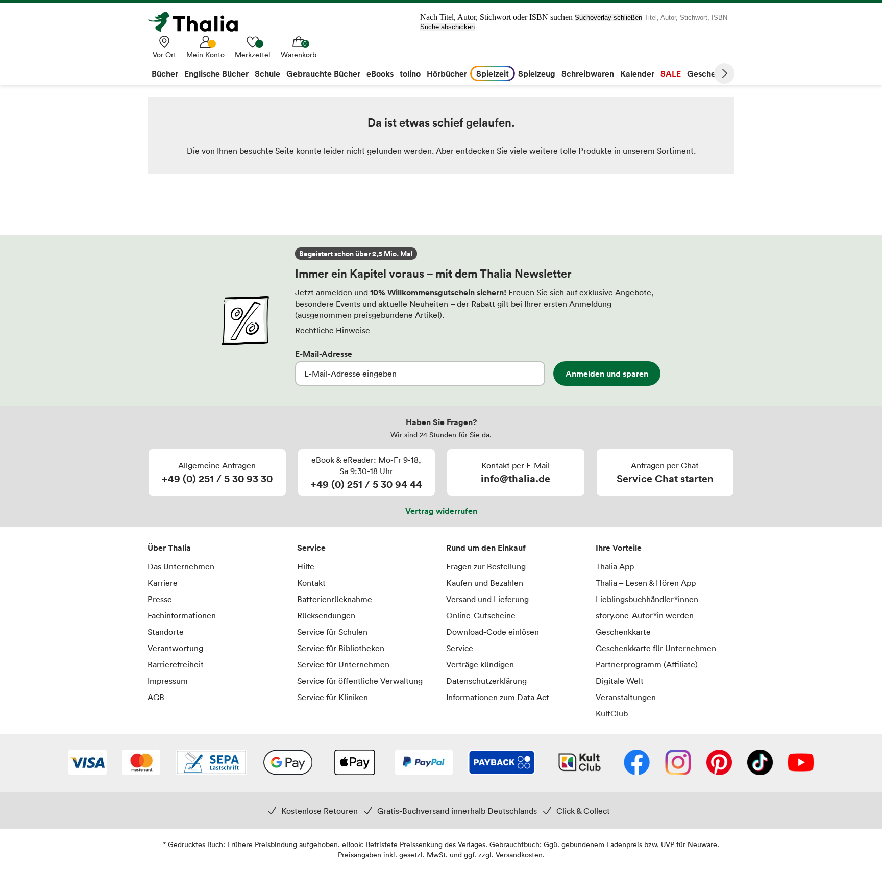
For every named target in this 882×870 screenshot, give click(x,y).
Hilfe (305, 566)
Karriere (163, 583)
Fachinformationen (182, 615)
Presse (160, 599)
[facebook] (637, 763)
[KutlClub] (579, 763)
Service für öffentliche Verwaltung (360, 681)
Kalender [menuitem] (637, 73)
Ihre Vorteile (619, 547)
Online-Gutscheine (481, 615)
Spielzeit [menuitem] (492, 73)
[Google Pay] (287, 763)
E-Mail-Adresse (323, 353)
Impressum (168, 681)
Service (311, 547)
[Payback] (501, 763)
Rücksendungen (326, 615)
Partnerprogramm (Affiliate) (647, 664)
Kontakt (311, 583)
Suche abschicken (447, 27)
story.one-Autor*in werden (645, 615)
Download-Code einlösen (492, 632)
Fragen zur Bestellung (486, 566)
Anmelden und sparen (607, 373)
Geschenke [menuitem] (708, 73)
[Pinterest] (719, 763)
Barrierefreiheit (176, 664)
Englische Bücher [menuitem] (216, 73)
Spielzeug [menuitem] (536, 73)
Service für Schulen (332, 632)
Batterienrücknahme (334, 599)
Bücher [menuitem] (165, 73)
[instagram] (678, 763)
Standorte (166, 632)
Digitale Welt (620, 681)
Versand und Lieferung (487, 599)
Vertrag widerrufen (441, 510)
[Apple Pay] (354, 763)
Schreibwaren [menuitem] (587, 73)
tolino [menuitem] (410, 73)
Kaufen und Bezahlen (484, 583)
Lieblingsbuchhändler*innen (647, 599)
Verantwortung (175, 648)
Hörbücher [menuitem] (447, 73)
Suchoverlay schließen (608, 17)
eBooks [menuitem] (380, 73)
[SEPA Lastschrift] (211, 763)
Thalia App (615, 566)
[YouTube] (801, 763)
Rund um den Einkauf (486, 547)
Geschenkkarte (623, 632)
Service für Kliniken (332, 697)
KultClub (612, 713)
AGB (156, 697)
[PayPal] (424, 763)
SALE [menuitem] (670, 73)
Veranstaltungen (626, 697)
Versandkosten (519, 854)
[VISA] (87, 763)
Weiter (724, 73)
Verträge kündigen (480, 664)
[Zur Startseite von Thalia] (199, 22)
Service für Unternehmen (343, 664)
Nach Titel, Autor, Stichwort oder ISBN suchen (496, 17)
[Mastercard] (141, 763)
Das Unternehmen (181, 566)
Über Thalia (169, 547)
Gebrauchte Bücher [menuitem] (323, 73)
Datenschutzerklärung (486, 681)
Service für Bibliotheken (340, 648)
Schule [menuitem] (267, 73)
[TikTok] (760, 763)
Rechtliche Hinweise (332, 330)
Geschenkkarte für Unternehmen (656, 648)
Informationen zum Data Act (497, 697)
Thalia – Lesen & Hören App (646, 583)
